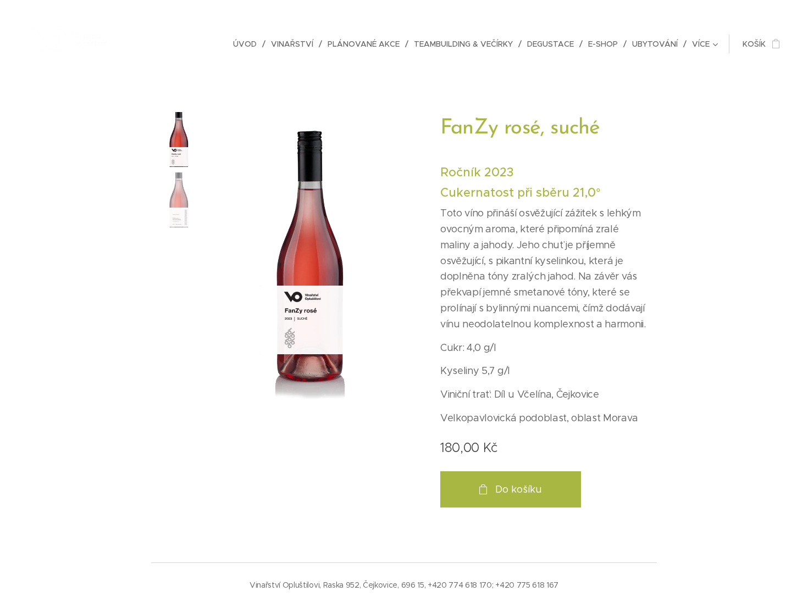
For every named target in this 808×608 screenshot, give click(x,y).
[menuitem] (247, 44)
